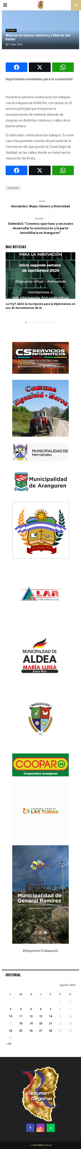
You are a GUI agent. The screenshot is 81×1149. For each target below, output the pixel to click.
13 (40, 1016)
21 (50, 1023)
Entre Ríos (11, 30)
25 (20, 1030)
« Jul (8, 1043)
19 (31, 1023)
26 (31, 1030)
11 (20, 1016)
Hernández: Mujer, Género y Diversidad (40, 206)
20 (40, 1023)
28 (50, 1030)
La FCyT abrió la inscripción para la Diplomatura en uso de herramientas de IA (40, 306)
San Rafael (13, 188)
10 (10, 1016)
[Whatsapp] (51, 1128)
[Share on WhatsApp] (63, 67)
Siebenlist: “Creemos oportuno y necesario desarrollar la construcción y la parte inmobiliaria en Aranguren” (40, 228)
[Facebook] (30, 1128)
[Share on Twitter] (39, 67)
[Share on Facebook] (16, 67)
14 (50, 1016)
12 (31, 1016)
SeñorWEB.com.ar (42, 1145)
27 (40, 1030)
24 (10, 1030)
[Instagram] (40, 1128)
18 (20, 1023)
